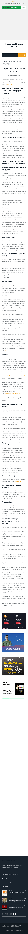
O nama (3, 871)
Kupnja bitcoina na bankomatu (16, 907)
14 (25, 905)
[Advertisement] (14, 24)
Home (4, 925)
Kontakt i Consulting (6, 882)
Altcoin (16, 925)
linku (6, 350)
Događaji (17, 926)
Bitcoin (6, 619)
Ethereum (18, 619)
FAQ (20, 925)
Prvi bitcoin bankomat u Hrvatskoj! (17, 892)
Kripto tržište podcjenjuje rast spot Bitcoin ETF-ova (14, 3)
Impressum (4, 878)
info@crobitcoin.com (18, 481)
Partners (12, 926)
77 (25, 890)
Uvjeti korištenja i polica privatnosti (10, 874)
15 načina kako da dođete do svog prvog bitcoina (17, 901)
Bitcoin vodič (6, 926)
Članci (8, 925)
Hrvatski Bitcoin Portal (14, 45)
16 (25, 898)
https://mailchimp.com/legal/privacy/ (13, 393)
